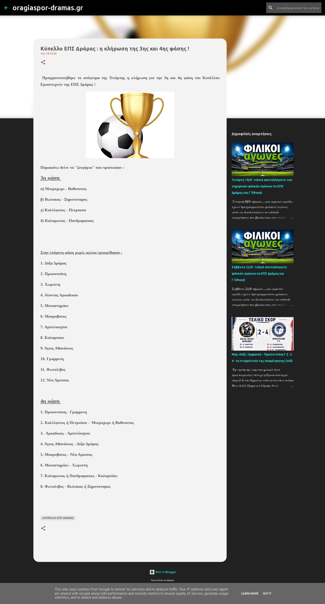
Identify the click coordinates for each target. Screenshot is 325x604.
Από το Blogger (165, 572)
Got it (267, 593)
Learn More (249, 593)
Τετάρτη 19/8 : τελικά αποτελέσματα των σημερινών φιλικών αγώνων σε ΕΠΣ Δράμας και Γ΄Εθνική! (262, 186)
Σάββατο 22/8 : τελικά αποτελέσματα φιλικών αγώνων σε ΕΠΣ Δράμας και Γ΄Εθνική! (259, 273)
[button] (43, 63)
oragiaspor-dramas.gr (47, 8)
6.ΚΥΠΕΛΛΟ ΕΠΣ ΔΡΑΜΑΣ (58, 518)
